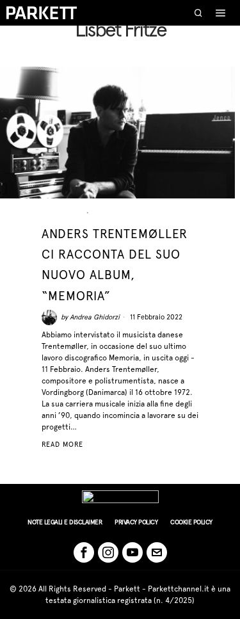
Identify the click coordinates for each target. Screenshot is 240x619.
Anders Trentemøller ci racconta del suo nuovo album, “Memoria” (115, 265)
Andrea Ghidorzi (95, 317)
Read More (62, 444)
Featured (63, 213)
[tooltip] (84, 552)
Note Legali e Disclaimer (65, 522)
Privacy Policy (136, 522)
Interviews (118, 213)
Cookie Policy (191, 522)
